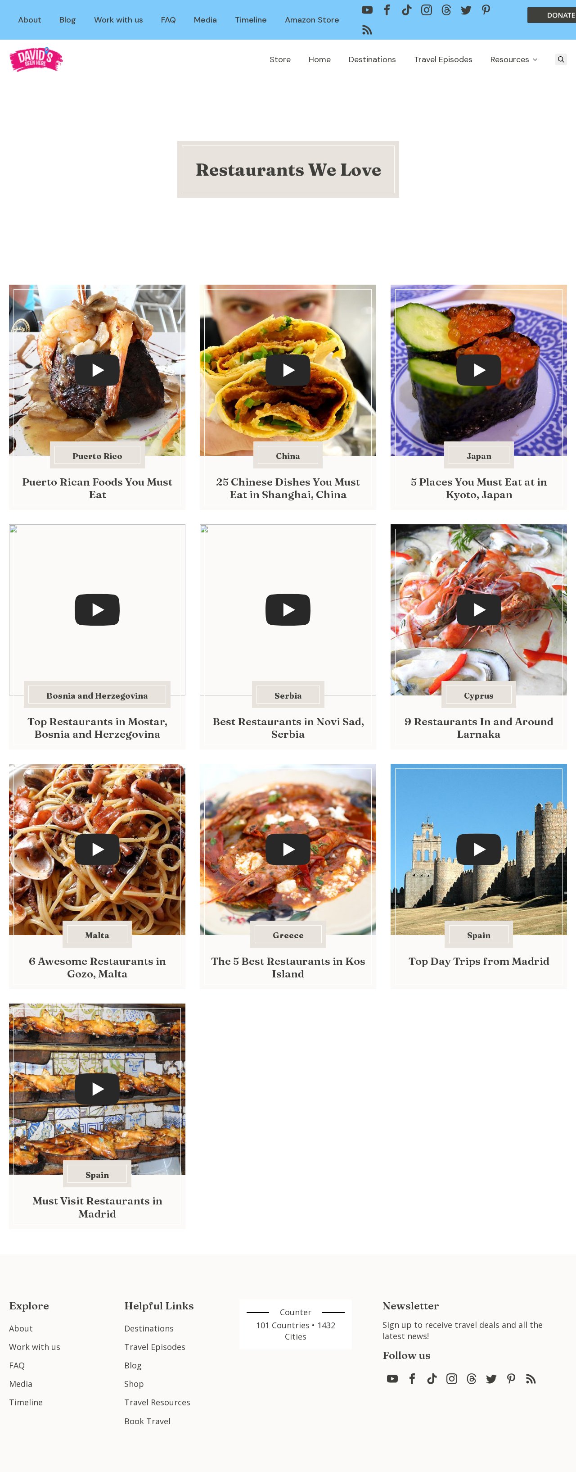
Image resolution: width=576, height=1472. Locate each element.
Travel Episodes (443, 59)
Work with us (118, 19)
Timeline (251, 19)
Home (320, 59)
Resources (509, 59)
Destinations (372, 59)
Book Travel (147, 1421)
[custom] (367, 10)
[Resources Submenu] (537, 59)
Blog (67, 19)
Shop (134, 1383)
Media (205, 19)
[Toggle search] (561, 59)
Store (280, 59)
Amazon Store (312, 19)
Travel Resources (157, 1402)
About (29, 19)
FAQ (168, 19)
